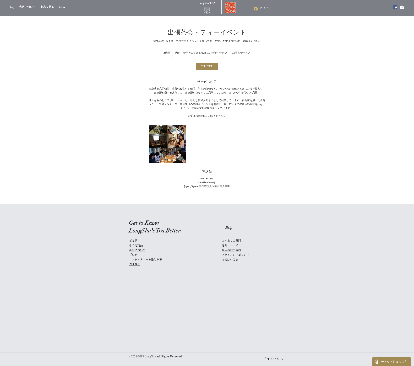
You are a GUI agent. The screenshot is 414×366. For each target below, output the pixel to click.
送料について (230, 245)
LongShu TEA (206, 3)
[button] (47, 7)
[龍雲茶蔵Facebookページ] (395, 7)
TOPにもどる (275, 359)
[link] (207, 66)
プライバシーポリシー (235, 254)
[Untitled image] (167, 144)
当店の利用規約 (231, 250)
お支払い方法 (230, 259)
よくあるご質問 (231, 240)
